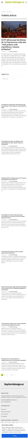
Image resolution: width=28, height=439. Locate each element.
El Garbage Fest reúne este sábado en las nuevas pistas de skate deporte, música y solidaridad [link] (12, 143)
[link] (14, 2)
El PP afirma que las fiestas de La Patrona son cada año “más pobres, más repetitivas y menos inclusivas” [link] (13, 45)
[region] (14, 431)
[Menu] (2, 2)
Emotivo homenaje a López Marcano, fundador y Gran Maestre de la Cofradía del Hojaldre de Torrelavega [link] (14, 288)
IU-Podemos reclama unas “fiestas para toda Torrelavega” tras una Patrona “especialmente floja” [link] (13, 106)
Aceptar (15, 435)
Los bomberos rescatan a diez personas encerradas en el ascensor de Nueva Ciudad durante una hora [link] (12, 216)
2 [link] (4, 374)
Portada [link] (3, 11)
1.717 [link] (12, 374)
